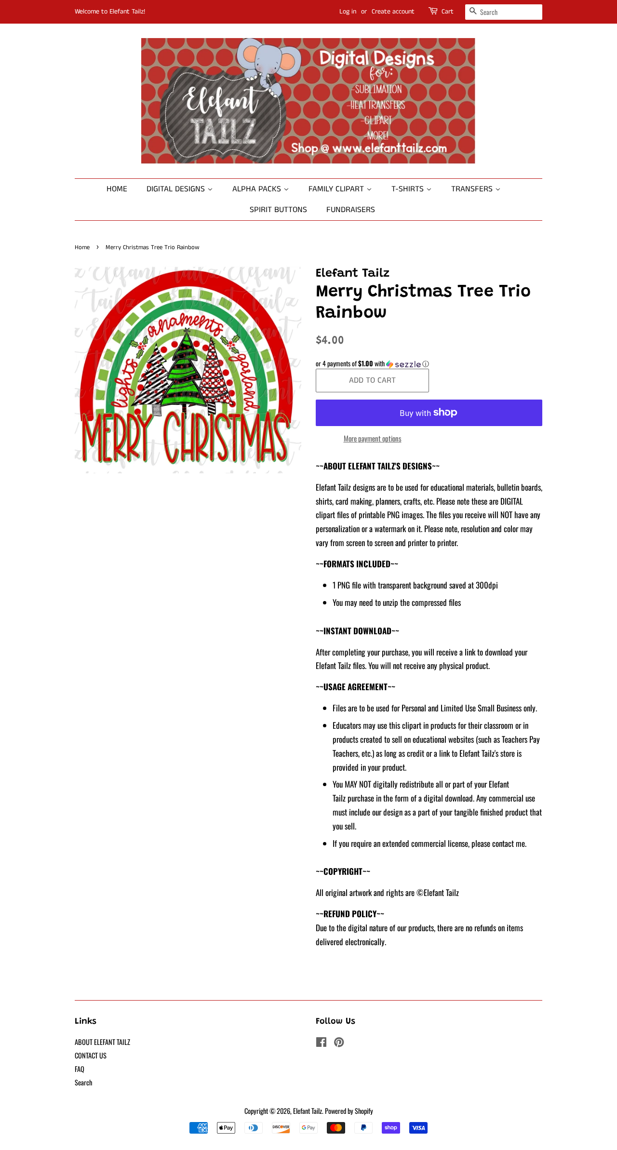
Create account (393, 11)
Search (83, 1082)
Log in (347, 11)
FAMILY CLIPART (337, 189)
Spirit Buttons (278, 209)
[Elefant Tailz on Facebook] (321, 1043)
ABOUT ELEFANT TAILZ (102, 1042)
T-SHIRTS (408, 189)
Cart (448, 11)
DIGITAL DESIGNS (177, 189)
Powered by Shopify (349, 1111)
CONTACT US (91, 1055)
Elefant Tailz (307, 1111)
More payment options (373, 438)
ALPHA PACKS (257, 189)
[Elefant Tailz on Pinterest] (339, 1043)
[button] (429, 363)
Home (117, 189)
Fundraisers (350, 209)
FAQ (79, 1069)
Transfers (473, 189)
